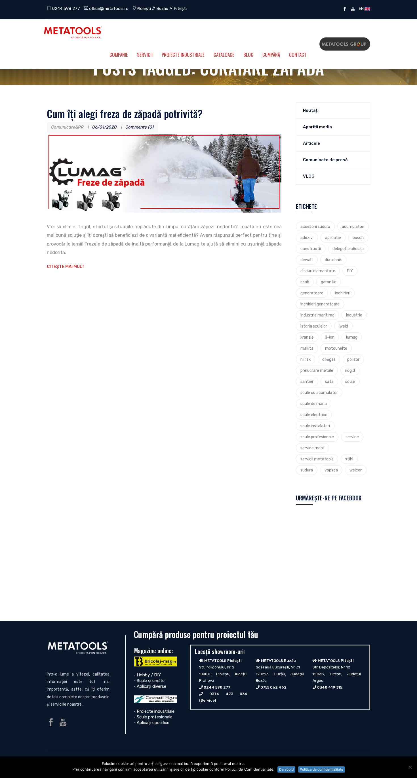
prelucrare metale (316, 370)
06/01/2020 (104, 127)
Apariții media (317, 126)
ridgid (350, 370)
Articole (311, 143)
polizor (353, 359)
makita (306, 348)
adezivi (306, 237)
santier (306, 381)
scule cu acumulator (319, 392)
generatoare (311, 293)
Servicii (145, 54)
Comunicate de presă (325, 159)
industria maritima (317, 315)
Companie (118, 54)
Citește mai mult (66, 266)
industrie (354, 315)
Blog (248, 54)
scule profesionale (317, 437)
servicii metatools (317, 459)
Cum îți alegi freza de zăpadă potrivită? (125, 113)
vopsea (331, 470)
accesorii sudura (315, 226)
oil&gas (329, 359)
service (352, 437)
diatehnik (333, 259)
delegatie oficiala (348, 248)
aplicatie (333, 237)
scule (350, 381)
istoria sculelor (313, 326)
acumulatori (353, 226)
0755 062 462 (273, 687)
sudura (306, 470)
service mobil (312, 448)
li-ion (329, 337)
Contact (298, 54)
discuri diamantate (317, 271)
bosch (358, 237)
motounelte (336, 348)
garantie (328, 282)
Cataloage (224, 54)
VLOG (309, 176)
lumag (351, 337)
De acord (286, 769)
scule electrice (313, 414)
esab (304, 282)
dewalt (306, 259)
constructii (310, 248)
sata (329, 381)
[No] (410, 767)
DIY (350, 271)
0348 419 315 (329, 687)
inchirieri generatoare (320, 304)
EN (361, 8)
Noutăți (311, 110)
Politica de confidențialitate (321, 769)
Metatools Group (345, 44)
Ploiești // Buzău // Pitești (161, 8)
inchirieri (342, 293)
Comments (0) (139, 127)
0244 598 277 (65, 8)
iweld (343, 326)
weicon (356, 470)
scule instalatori (315, 425)
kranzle (307, 337)
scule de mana (313, 403)
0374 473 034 (228, 694)
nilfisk (305, 359)
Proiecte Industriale (183, 54)
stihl (349, 459)
